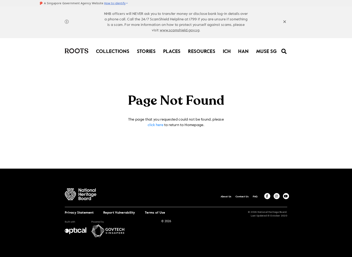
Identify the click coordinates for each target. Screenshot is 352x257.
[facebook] (267, 196)
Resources (201, 50)
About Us (226, 196)
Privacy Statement (79, 212)
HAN (243, 50)
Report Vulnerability (119, 212)
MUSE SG (266, 50)
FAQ (255, 196)
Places (172, 50)
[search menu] (284, 48)
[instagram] (277, 196)
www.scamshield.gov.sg (179, 30)
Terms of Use (155, 212)
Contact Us (242, 196)
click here (155, 125)
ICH (227, 50)
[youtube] (286, 196)
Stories (146, 50)
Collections (112, 50)
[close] (284, 22)
